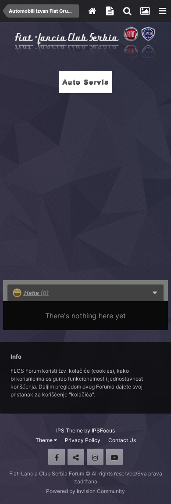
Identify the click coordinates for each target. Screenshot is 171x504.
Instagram (95, 457)
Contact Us (122, 440)
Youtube (114, 457)
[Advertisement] (85, 184)
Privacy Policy (82, 440)
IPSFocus (103, 430)
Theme (45, 440)
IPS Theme (69, 430)
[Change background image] (144, 11)
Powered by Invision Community (85, 491)
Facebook (56, 457)
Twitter (76, 457)
